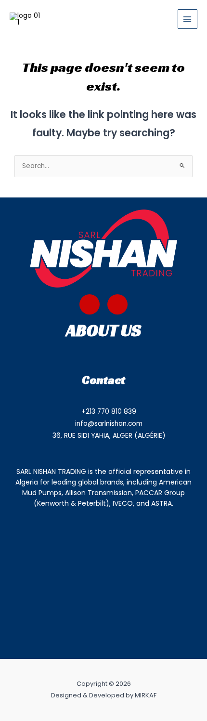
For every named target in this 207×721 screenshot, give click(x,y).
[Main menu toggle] (187, 19)
